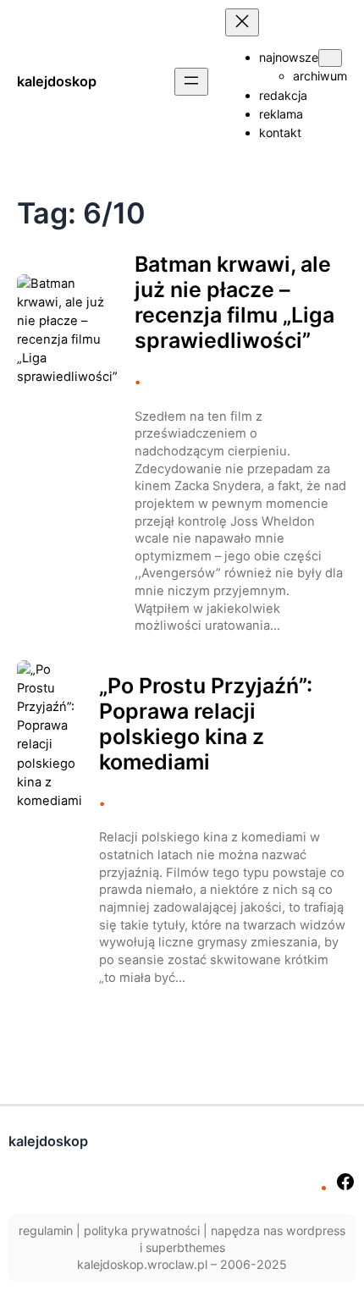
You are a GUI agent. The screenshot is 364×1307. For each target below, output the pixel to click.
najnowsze (288, 57)
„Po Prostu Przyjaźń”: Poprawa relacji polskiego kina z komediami (205, 724)
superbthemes (185, 1247)
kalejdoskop (57, 81)
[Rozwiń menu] (191, 82)
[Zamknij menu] (242, 22)
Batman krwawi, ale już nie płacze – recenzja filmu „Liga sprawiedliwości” (234, 302)
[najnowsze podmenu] (330, 58)
